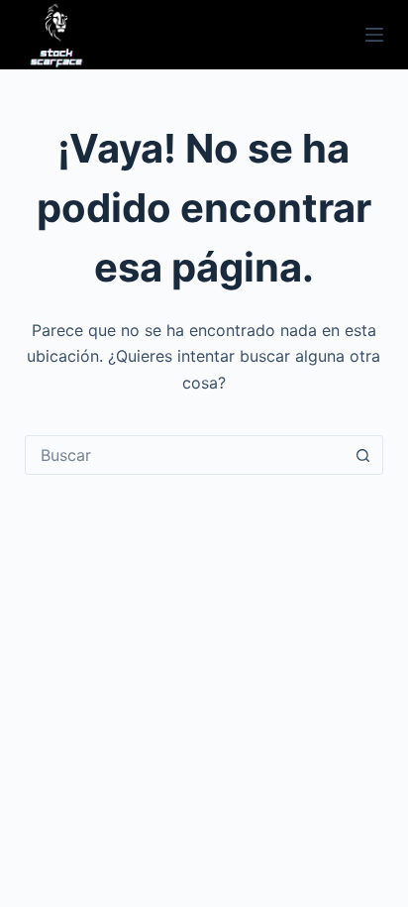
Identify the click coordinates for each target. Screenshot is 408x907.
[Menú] (374, 35)
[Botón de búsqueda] (362, 455)
